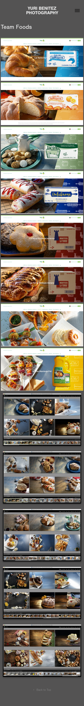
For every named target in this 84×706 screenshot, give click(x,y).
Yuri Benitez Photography (42, 10)
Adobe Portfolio (49, 698)
